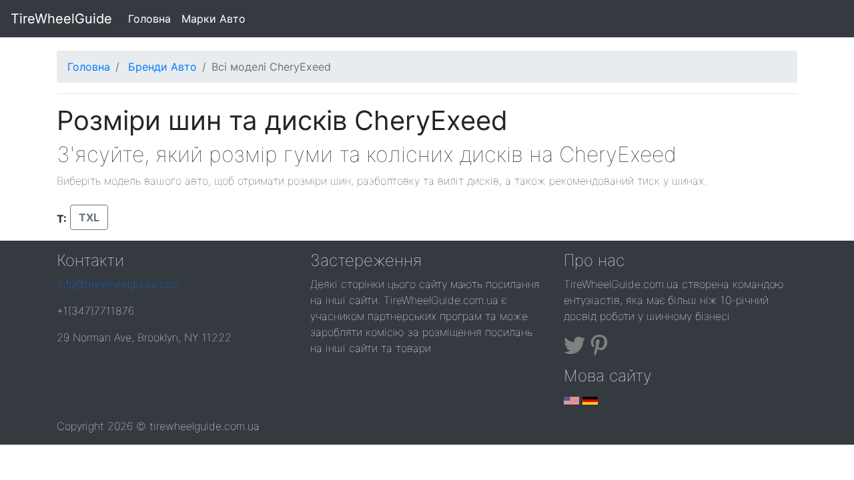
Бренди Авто (162, 66)
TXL (89, 217)
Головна (152, 18)
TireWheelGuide (61, 19)
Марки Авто (213, 18)
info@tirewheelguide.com (118, 284)
